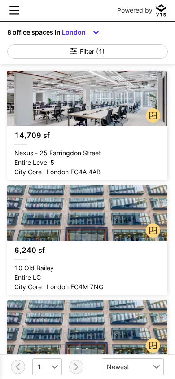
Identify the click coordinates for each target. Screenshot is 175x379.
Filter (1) (92, 51)
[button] (151, 113)
